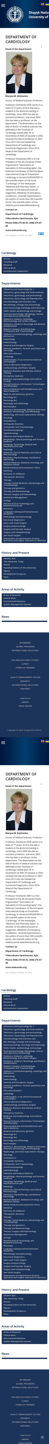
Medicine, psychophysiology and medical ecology (23, 380)
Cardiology (8, 356)
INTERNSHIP (25, 643)
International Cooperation (16, 271)
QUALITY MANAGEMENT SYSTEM (25, 677)
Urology (7, 500)
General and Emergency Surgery (19, 345)
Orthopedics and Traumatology (18, 427)
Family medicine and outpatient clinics (22, 468)
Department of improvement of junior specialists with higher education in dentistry (25, 539)
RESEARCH (25, 681)
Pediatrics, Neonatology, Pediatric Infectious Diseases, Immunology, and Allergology (24, 410)
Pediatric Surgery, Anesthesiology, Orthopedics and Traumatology (20, 330)
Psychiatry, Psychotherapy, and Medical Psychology (22, 458)
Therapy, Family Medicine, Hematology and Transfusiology (24, 484)
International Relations (14, 601)
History (7, 259)
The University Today (14, 561)
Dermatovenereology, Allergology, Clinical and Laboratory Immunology (23, 315)
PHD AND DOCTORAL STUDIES (25, 660)
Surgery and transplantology (17, 532)
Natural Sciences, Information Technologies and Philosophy (24, 385)
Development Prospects (15, 574)
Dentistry (8, 471)
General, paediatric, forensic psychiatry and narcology (24, 349)
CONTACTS (25, 698)
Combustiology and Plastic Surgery (20, 368)
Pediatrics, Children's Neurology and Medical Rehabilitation (24, 325)
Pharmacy (8, 509)
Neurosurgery (10, 406)
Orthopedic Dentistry (14, 424)
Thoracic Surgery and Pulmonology (20, 494)
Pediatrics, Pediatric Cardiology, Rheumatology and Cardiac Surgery (20, 320)
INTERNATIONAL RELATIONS (25, 650)
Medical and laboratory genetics (19, 394)
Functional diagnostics (14, 520)
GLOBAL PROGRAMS (25, 646)
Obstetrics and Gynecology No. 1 (19, 289)
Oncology (8, 418)
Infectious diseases (13, 353)
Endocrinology (10, 342)
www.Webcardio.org (29, 205)
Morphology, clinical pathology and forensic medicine (24, 440)
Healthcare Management (15, 497)
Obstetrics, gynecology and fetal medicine (24, 292)
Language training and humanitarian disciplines (21, 513)
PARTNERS (25, 688)
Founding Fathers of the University (20, 568)
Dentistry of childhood (14, 474)
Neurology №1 (10, 397)
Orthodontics (10, 421)
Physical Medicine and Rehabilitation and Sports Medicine (23, 390)
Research (8, 265)
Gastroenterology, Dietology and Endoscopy (24, 308)
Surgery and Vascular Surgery (17, 529)
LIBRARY (25, 702)
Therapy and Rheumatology (17, 491)
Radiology (8, 449)
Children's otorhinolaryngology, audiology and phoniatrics (25, 335)
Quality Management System (17, 604)
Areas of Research (12, 595)
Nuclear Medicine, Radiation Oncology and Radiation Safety (23, 464)
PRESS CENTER (25, 706)
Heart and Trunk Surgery (15, 523)
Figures (7, 571)
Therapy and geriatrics (14, 488)
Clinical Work (10, 268)
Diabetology (9, 339)
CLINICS (25, 664)
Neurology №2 (10, 400)
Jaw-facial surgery (12, 535)
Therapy (7, 480)
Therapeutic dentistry (14, 477)
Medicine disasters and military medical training (22, 372)
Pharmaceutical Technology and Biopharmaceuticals (19, 505)
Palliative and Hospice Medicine (18, 436)
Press (6, 577)
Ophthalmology (11, 433)
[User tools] (39, 47)
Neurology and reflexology (16, 403)
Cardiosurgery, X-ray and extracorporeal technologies (22, 361)
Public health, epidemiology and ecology (22, 311)
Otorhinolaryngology (13, 430)
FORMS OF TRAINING (25, 667)
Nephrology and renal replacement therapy (24, 415)
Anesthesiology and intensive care (20, 302)
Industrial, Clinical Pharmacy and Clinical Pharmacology (22, 453)
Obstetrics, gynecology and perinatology (23, 295)
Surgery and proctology (14, 526)
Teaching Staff (10, 262)
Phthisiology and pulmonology (18, 517)
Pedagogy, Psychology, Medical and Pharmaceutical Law (20, 445)
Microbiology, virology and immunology (22, 305)
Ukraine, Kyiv (10, 558)
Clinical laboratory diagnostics (18, 365)
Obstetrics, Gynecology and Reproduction (23, 298)
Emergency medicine (13, 376)
